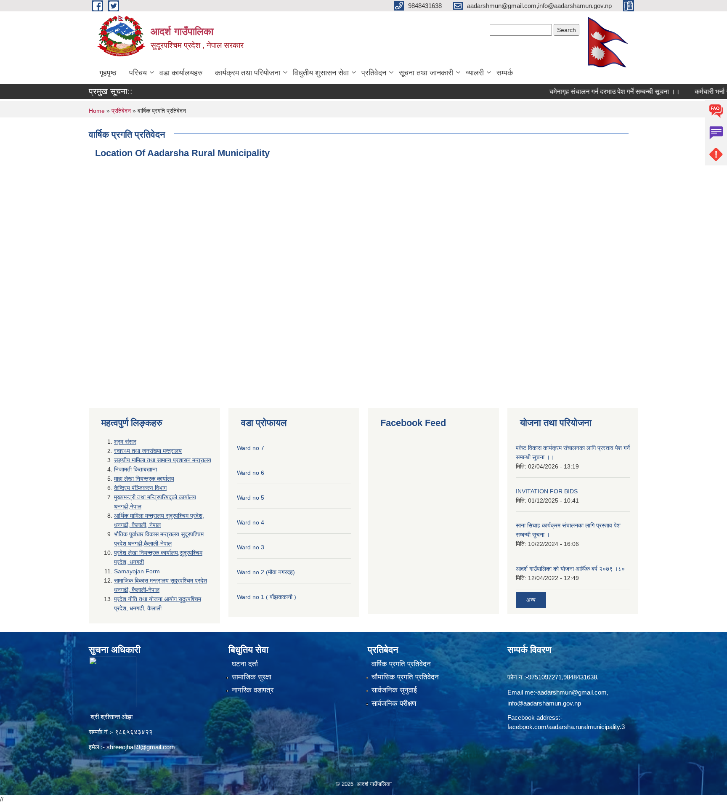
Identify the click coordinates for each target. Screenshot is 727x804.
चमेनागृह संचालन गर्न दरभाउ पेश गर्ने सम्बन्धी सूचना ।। (598, 91)
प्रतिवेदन (373, 73)
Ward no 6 (250, 472)
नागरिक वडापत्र (252, 690)
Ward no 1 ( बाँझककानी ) (266, 597)
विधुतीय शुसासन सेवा (321, 73)
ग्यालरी (475, 73)
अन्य (531, 599)
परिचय (138, 73)
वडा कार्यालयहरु (180, 73)
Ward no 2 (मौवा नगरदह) (266, 572)
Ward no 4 (250, 522)
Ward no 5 (250, 497)
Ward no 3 (250, 547)
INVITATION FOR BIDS (547, 491)
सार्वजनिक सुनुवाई (394, 690)
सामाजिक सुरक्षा (251, 677)
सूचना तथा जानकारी (426, 73)
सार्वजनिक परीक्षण (393, 704)
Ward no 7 (250, 448)
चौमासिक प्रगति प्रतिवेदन (405, 677)
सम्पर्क (504, 73)
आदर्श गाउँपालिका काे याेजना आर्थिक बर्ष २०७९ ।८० (570, 568)
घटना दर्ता (245, 664)
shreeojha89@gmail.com (140, 747)
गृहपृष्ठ (108, 73)
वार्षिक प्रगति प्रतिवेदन (401, 664)
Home (97, 110)
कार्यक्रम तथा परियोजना (247, 73)
